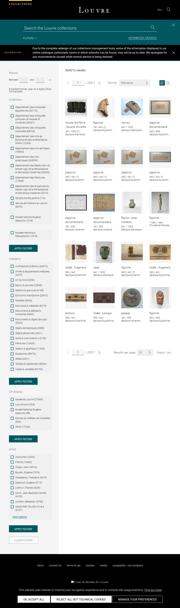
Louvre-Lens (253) (25, 404)
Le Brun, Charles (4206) (28, 487)
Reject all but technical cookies (81, 599)
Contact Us (55, 565)
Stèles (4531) (22, 358)
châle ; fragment (75, 267)
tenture (69, 313)
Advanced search (142, 38)
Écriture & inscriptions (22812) (31, 295)
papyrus (70, 172)
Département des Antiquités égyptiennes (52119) (30, 109)
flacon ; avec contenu (129, 220)
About (40, 565)
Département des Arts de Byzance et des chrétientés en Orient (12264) (31, 140)
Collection (15, 99)
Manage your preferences (137, 599)
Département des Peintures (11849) (30, 179)
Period (13, 73)
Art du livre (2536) (25, 280)
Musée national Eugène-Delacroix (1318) (28, 219)
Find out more (153, 590)
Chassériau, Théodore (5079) (31, 477)
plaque (125, 313)
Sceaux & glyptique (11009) (30, 348)
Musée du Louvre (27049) (29, 399)
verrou (125, 122)
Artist (12, 449)
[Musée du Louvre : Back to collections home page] (94, 9)
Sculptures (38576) (25, 353)
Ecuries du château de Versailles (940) (32, 420)
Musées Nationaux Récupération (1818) (26, 234)
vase (96, 267)
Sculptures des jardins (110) (30, 198)
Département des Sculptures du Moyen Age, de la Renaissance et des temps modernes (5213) (32, 189)
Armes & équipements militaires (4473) (32, 273)
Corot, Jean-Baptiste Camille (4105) (30, 495)
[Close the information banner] (174, 53)
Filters (28, 38)
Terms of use (73, 565)
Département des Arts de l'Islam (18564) (32, 150)
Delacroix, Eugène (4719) (28, 482)
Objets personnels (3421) (28, 333)
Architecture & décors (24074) (31, 266)
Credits (103, 565)
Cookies (90, 565)
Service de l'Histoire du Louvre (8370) (31, 205)
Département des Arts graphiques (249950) (27, 158)
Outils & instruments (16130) (30, 338)
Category (15, 258)
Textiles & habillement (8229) (30, 363)
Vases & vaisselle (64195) (29, 369)
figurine (98, 122)
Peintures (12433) (25, 343)
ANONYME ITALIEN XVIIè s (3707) (29, 508)
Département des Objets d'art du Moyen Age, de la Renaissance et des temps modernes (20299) (32, 169)
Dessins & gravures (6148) (29, 290)
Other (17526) (22, 426)
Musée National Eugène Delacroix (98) (28, 411)
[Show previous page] (68, 83)
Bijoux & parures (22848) (28, 285)
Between (13, 79)
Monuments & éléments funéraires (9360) (28, 312)
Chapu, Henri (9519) (26, 467)
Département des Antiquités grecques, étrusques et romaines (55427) (30, 119)
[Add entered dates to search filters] (49, 80)
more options (19, 516)
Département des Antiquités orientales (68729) (30, 129)
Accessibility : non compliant (127, 565)
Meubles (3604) (23, 300)
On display (15, 391)
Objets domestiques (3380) (29, 328)
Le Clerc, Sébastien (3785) (29, 501)
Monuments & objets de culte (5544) (31, 321)
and (32, 79)
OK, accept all (33, 599)
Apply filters (23, 248)
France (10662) (23, 462)
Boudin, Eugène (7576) (27, 472)
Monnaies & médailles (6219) (31, 305)
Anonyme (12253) (25, 457)
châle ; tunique (102, 313)
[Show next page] (99, 83)
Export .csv (164, 352)
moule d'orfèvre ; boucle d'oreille (75, 125)
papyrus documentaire (158, 125)
